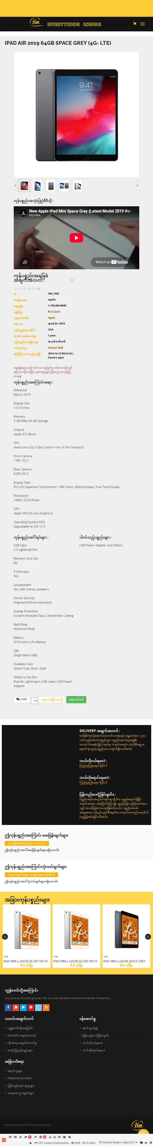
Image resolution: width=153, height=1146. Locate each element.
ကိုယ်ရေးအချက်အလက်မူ (22, 1043)
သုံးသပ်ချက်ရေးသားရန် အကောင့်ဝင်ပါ (31, 875)
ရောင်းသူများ (15, 1071)
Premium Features (20, 1078)
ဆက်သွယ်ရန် (90, 1028)
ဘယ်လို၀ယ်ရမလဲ (92, 1043)
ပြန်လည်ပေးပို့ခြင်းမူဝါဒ (95, 1035)
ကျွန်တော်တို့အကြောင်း (20, 1028)
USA (6, 956)
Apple (51, 318)
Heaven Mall (55, 348)
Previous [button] (5, 937)
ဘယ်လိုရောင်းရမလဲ (93, 1050)
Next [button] (148, 937)
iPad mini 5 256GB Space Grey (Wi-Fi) (124, 962)
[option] (27, 936)
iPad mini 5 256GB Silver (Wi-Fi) (26, 961)
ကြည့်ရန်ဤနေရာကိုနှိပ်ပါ (93, 765)
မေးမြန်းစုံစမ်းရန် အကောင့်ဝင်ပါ (27, 843)
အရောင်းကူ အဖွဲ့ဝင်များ (21, 1093)
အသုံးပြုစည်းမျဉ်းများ (20, 1050)
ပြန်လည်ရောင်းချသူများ (21, 1085)
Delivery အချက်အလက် (22, 1035)
